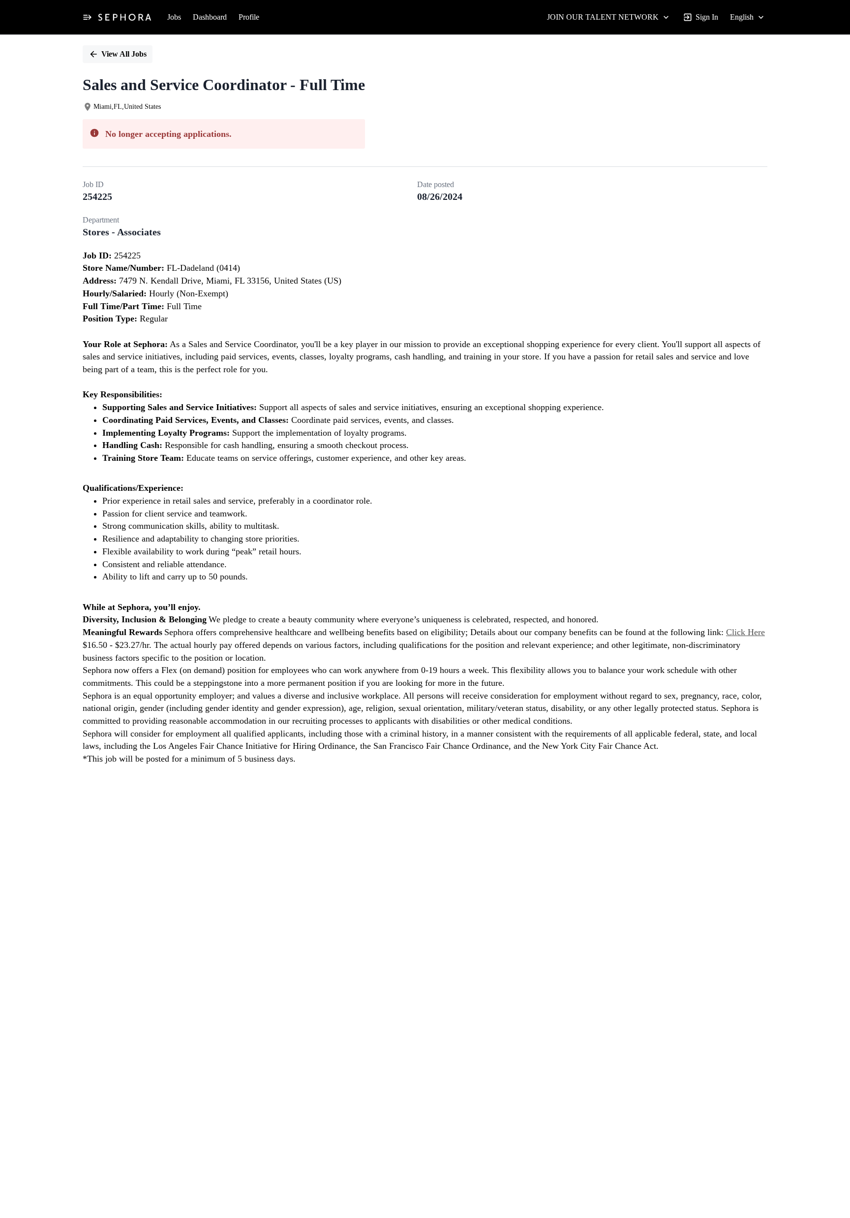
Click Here (745, 632)
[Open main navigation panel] (87, 17)
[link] (124, 17)
